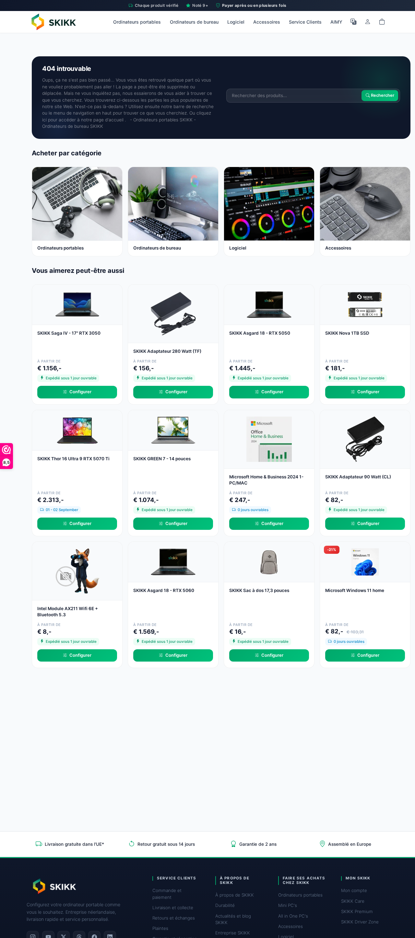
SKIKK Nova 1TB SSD (347, 333)
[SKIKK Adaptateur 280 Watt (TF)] (173, 313)
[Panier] (381, 21)
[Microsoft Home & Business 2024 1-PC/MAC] (269, 438)
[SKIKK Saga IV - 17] (77, 304)
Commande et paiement (167, 893)
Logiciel (235, 22)
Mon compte (354, 890)
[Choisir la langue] (353, 21)
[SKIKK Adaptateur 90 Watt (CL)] (365, 438)
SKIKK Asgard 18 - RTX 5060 (163, 590)
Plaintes (160, 928)
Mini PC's (287, 905)
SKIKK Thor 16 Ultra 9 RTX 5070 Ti (73, 458)
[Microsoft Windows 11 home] (365, 561)
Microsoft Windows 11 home (354, 590)
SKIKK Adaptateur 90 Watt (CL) (358, 476)
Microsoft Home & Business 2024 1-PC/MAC (266, 480)
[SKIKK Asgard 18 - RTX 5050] (269, 304)
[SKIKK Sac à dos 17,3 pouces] (269, 561)
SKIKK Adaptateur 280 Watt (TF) (167, 351)
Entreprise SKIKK (232, 932)
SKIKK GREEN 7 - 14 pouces (162, 458)
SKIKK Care (352, 901)
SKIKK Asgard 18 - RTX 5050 (259, 333)
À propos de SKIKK (234, 895)
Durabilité (225, 905)
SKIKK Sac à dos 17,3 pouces (259, 590)
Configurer (80, 391)
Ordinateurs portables (137, 22)
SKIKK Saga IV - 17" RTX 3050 (69, 333)
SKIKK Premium (357, 911)
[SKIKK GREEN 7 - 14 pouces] (173, 429)
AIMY (336, 22)
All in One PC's (293, 916)
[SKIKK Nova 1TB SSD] (365, 304)
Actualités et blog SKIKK (233, 919)
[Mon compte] (367, 21)
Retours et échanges (173, 918)
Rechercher (382, 95)
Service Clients (305, 22)
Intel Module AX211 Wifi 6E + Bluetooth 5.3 (67, 611)
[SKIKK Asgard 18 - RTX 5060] (173, 561)
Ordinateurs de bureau (194, 22)
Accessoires (266, 22)
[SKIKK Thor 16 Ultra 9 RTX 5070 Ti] (77, 429)
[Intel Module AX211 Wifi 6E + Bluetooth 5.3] (77, 570)
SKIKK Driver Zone (360, 921)
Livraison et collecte (172, 907)
